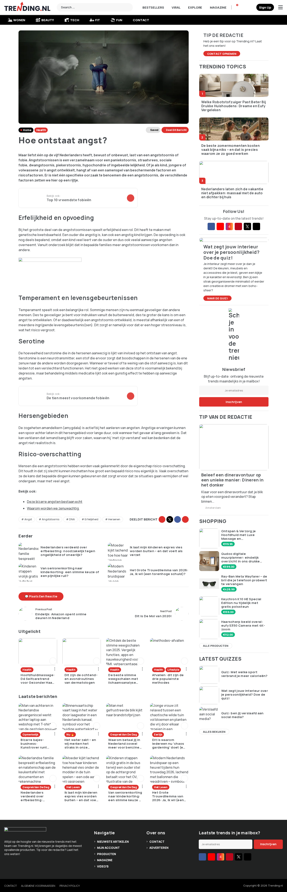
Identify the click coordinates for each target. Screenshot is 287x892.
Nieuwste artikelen (113, 842)
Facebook (177, 519)
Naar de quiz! (217, 298)
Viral (176, 7)
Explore (195, 7)
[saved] (251, 7)
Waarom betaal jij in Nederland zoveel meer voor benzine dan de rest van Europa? (124, 743)
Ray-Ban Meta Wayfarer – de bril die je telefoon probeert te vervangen (244, 580)
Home (27, 130)
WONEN (19, 20)
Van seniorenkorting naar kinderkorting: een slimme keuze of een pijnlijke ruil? (70, 572)
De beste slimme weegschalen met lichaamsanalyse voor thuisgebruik (123, 679)
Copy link (162, 519)
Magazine (218, 7)
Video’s (103, 866)
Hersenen (114, 519)
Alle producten (215, 646)
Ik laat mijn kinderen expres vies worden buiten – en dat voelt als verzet (156, 551)
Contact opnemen (221, 54)
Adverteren (159, 848)
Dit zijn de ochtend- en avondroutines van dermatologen (81, 679)
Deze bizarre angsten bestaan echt (54, 501)
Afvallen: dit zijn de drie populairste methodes (168, 679)
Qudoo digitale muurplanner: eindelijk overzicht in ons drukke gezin (240, 557)
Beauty (47, 20)
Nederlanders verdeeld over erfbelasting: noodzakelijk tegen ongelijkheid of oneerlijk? (68, 551)
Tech (74, 20)
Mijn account (108, 848)
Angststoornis (50, 519)
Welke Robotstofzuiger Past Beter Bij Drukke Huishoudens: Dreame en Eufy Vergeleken (233, 106)
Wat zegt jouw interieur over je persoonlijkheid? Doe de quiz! (244, 694)
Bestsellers (153, 7)
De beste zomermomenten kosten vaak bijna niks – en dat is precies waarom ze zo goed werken (230, 150)
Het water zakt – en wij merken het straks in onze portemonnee (80, 743)
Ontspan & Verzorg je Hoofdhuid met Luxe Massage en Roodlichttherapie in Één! (242, 535)
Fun (119, 20)
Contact (141, 20)
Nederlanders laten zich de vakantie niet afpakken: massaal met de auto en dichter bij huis (232, 193)
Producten (106, 854)
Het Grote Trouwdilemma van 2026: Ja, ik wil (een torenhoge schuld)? (159, 572)
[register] (265, 7)
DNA (72, 519)
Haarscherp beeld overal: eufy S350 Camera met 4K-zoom (243, 625)
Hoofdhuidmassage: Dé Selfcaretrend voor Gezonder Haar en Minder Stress (38, 679)
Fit (97, 20)
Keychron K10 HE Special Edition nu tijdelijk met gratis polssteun (241, 603)
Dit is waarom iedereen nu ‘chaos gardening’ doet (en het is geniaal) (168, 743)
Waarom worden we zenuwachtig (53, 508)
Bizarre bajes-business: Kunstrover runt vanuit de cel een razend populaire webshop (35, 743)
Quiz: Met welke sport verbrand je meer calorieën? (244, 674)
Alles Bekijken (214, 732)
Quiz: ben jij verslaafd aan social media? (242, 715)
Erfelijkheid (91, 519)
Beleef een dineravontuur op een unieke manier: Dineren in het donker (232, 480)
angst (28, 519)
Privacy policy (69, 886)
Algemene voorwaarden (38, 886)
